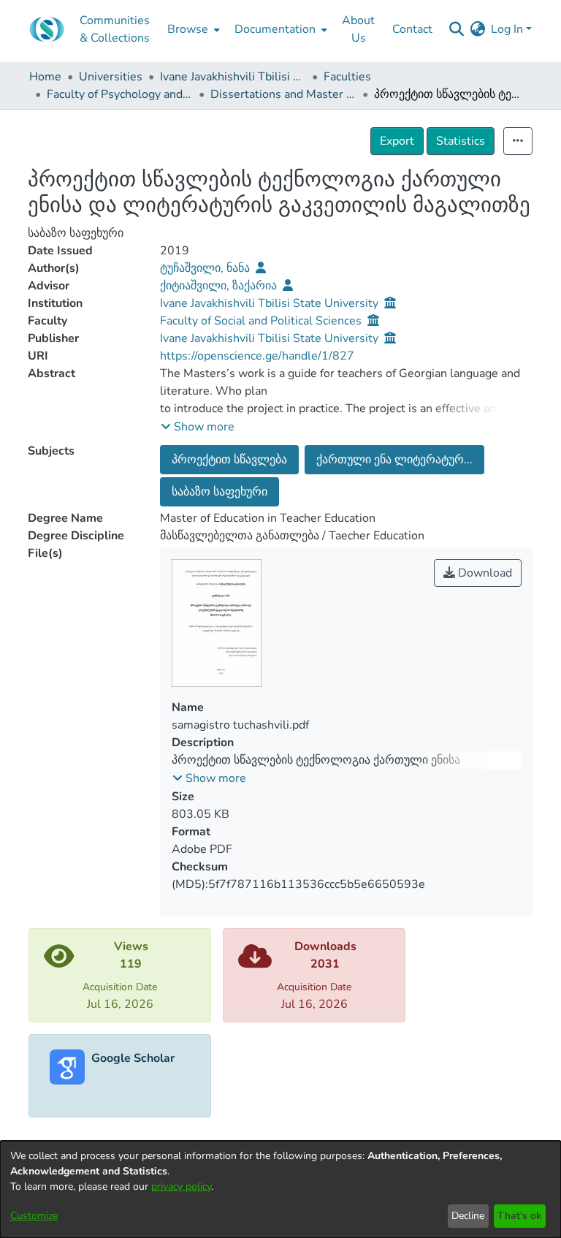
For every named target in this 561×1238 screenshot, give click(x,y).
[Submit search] (456, 29)
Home (45, 77)
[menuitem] (192, 29)
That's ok (519, 1216)
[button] (197, 426)
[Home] (46, 29)
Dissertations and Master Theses (283, 94)
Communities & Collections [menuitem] (115, 29)
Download (483, 573)
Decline (467, 1216)
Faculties (347, 77)
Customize (34, 1216)
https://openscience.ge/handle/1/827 (257, 356)
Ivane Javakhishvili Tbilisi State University (233, 77)
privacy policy (181, 1186)
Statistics (460, 141)
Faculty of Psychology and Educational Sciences (120, 94)
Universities (110, 77)
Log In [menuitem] (507, 29)
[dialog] (280, 1189)
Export (397, 141)
